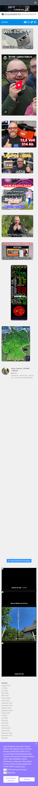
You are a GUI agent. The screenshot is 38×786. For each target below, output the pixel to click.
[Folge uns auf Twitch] (35, 22)
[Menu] (35, 2)
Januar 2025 (5, 730)
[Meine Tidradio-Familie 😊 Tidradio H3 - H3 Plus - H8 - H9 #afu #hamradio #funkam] (19, 504)
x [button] (36, 743)
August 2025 (6, 713)
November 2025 (7, 705)
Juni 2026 (5, 690)
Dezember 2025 (7, 703)
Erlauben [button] (27, 779)
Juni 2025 (5, 718)
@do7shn (14, 373)
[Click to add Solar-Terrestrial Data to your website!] (19, 320)
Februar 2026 (6, 698)
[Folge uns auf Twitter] (32, 22)
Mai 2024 (5, 738)
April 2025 (5, 723)
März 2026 (5, 695)
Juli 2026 (4, 688)
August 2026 (6, 685)
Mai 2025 (5, 720)
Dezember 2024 (7, 733)
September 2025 (7, 710)
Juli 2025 (4, 715)
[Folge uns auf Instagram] (28, 22)
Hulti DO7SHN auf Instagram (20, 561)
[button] (5, 770)
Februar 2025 (6, 728)
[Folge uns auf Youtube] (25, 22)
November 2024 (7, 735)
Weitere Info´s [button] (20, 766)
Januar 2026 (5, 700)
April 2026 (5, 693)
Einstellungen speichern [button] (11, 779)
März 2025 (5, 725)
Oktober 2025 (6, 708)
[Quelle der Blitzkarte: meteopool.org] (16, 361)
